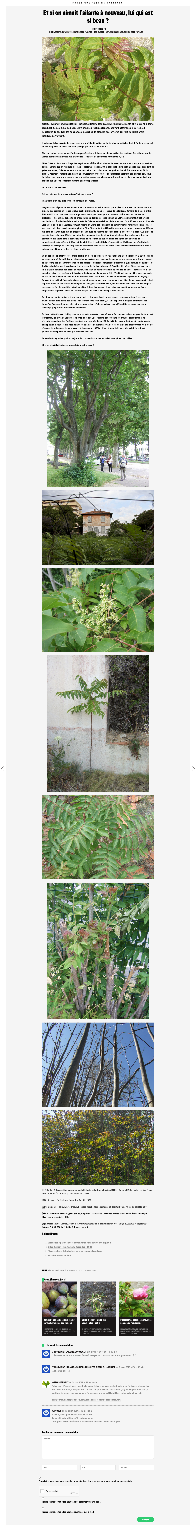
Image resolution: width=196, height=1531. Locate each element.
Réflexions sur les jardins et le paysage (124, 32)
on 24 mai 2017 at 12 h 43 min (83, 1382)
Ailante (51, 1270)
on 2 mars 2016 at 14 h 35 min (130, 1367)
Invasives (71, 1270)
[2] (92, 163)
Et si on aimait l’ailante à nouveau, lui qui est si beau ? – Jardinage (83, 1367)
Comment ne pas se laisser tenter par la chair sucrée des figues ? (79, 1242)
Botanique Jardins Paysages (98, 2)
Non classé (99, 32)
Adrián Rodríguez (60, 1382)
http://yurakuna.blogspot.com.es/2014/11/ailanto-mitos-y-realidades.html (86, 1399)
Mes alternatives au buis (59, 1255)
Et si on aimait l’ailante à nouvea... (68, 1351)
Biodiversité (55, 32)
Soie (94, 1270)
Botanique (67, 32)
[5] (104, 321)
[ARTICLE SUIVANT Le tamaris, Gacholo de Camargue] (193, 769)
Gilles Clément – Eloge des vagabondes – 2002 (70, 1246)
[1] (121, 156)
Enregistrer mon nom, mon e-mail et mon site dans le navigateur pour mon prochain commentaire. (86, 1481)
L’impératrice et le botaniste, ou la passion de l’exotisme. (75, 1251)
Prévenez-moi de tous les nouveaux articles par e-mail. (68, 1511)
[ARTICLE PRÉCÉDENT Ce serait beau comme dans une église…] (3, 769)
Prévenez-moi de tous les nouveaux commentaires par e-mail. (71, 1501)
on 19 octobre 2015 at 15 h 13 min (101, 1351)
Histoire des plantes (82, 32)
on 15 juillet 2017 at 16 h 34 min (77, 1410)
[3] (125, 177)
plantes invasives (83, 1270)
